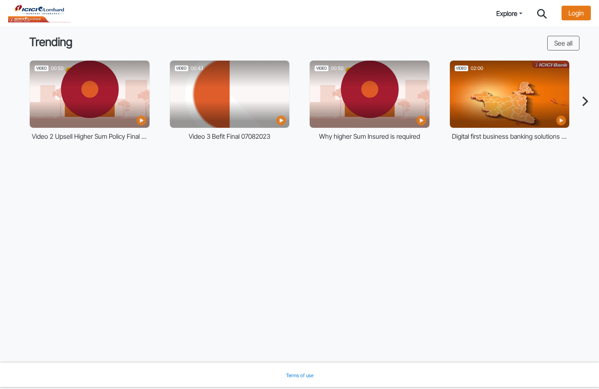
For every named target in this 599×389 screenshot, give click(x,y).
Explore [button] (507, 13)
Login (576, 13)
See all (563, 43)
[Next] (584, 101)
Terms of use (299, 375)
